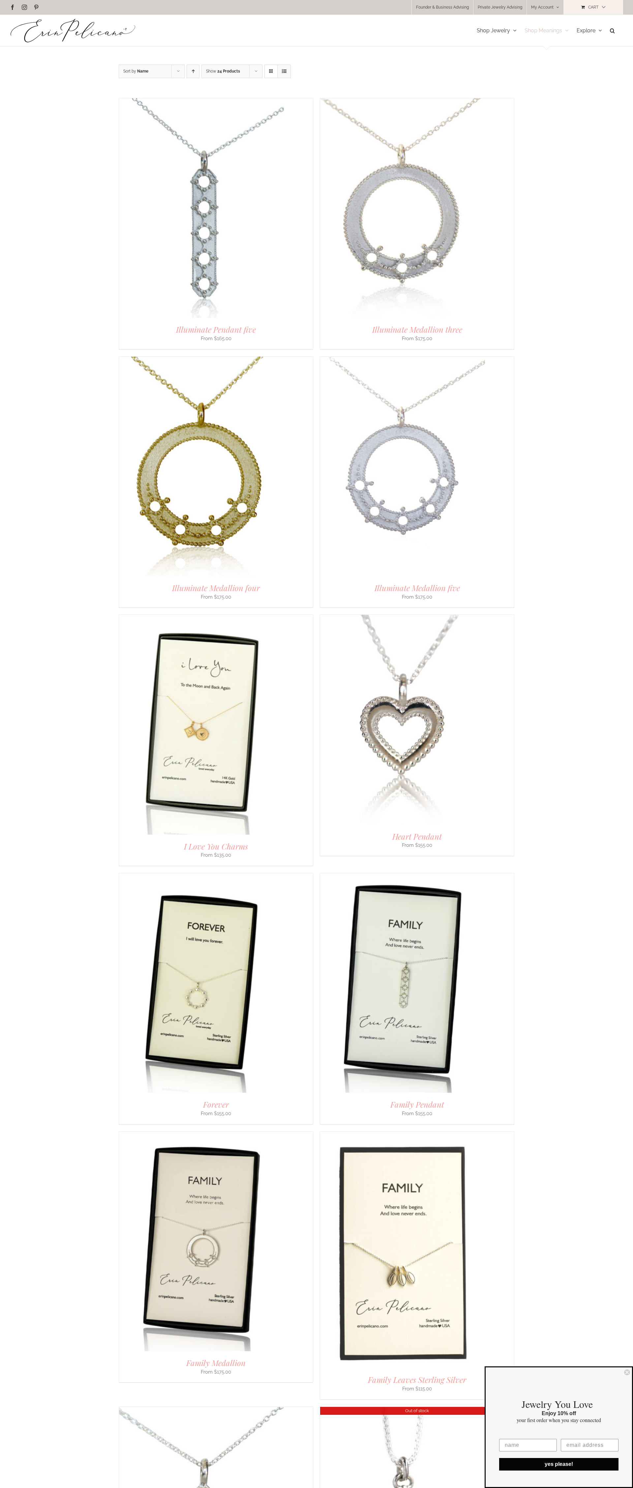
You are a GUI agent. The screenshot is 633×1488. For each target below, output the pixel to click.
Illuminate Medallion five (417, 587)
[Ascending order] (193, 71)
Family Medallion (216, 1362)
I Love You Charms (216, 846)
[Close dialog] (627, 1372)
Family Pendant (417, 1104)
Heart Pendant (417, 836)
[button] (612, 30)
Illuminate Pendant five (216, 329)
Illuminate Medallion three (417, 329)
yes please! (559, 1464)
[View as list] (284, 71)
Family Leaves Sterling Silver (417, 1379)
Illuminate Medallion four (216, 587)
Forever (216, 1104)
